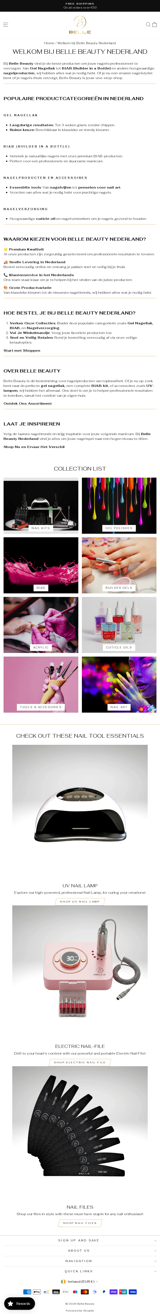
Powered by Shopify (80, 1310)
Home (49, 43)
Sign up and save (79, 1240)
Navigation (79, 1261)
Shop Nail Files (80, 1223)
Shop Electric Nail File (80, 1062)
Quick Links (79, 1271)
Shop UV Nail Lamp (80, 901)
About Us (79, 1250)
